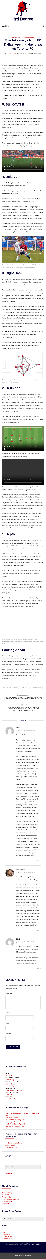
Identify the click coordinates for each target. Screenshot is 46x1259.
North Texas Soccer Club (13, 1090)
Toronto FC (24, 687)
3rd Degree (23, 19)
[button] (4, 60)
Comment (9, 993)
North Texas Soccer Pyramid (15, 1124)
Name (7, 1013)
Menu (6, 26)
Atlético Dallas (10, 1084)
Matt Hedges (7, 687)
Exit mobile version (23, 1256)
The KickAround (7, 1195)
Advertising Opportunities (10, 1199)
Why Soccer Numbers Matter (15, 1126)
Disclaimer (5, 1203)
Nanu (15, 687)
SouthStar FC (10, 1099)
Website (8, 1033)
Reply (39, 861)
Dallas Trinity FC (11, 1080)
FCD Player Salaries (12, 1122)
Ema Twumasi (33, 684)
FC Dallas (14, 37)
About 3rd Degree (8, 1193)
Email (7, 1023)
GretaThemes (23, 1248)
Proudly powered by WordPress (16, 1244)
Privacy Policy (6, 1197)
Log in (4, 1232)
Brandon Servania (20, 684)
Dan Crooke (12, 53)
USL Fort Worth (10, 1086)
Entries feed (6, 1234)
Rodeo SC (8, 1094)
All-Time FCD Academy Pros (15, 1120)
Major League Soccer (27, 37)
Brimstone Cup (7, 1201)
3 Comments (37, 53)
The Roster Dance (11, 1117)
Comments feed (7, 1236)
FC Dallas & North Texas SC (14, 1143)
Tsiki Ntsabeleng (36, 687)
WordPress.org (7, 1238)
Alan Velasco (7, 684)
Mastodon (8, 1173)
